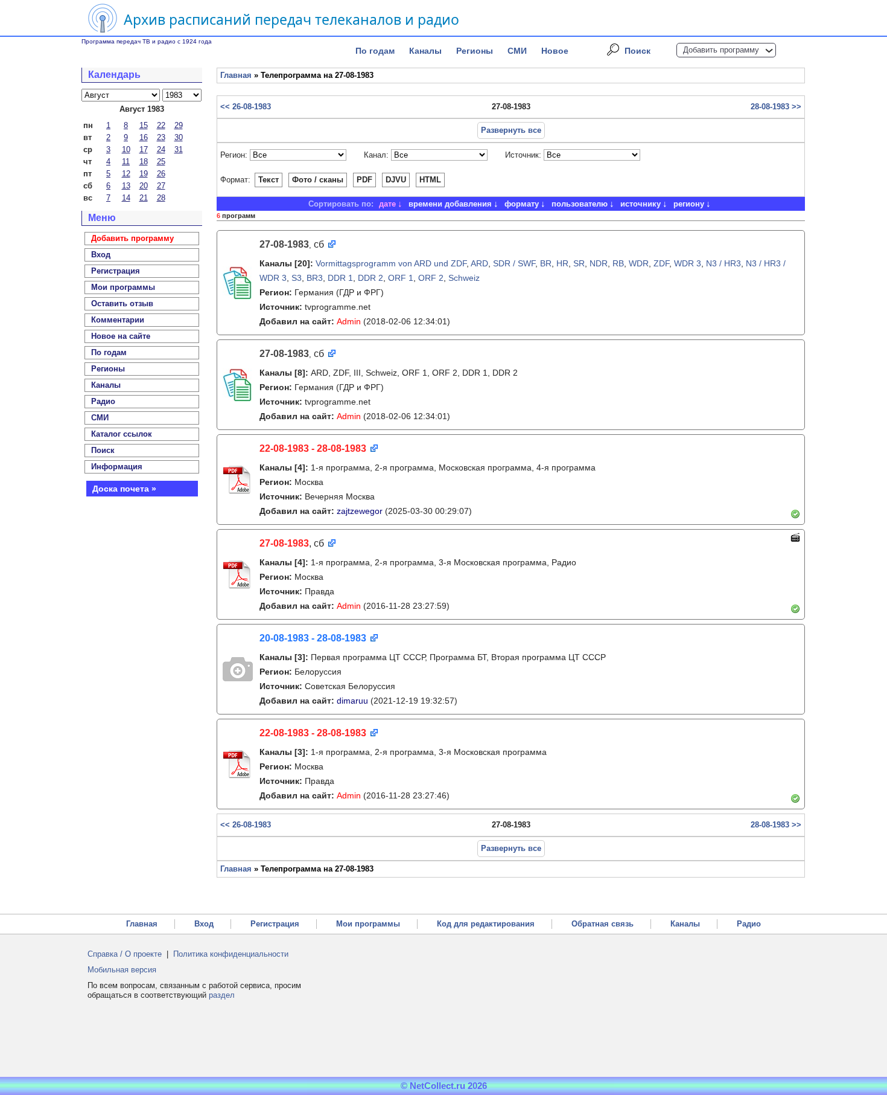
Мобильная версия (121, 969)
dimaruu (352, 700)
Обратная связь (602, 923)
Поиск (637, 51)
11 (126, 161)
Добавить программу (721, 49)
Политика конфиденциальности (230, 954)
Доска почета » (124, 488)
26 (161, 173)
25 (161, 161)
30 (178, 137)
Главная (236, 75)
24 (161, 149)
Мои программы (123, 287)
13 (126, 185)
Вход (204, 923)
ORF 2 (431, 278)
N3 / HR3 (723, 263)
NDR (599, 263)
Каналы (425, 51)
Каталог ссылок (121, 433)
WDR (639, 263)
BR (546, 263)
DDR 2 (370, 278)
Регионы (474, 51)
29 (178, 125)
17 (143, 149)
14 (126, 197)
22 (161, 125)
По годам (375, 51)
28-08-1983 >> (776, 106)
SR (579, 263)
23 (161, 137)
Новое (554, 51)
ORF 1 (400, 278)
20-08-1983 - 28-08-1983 (312, 638)
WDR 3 (687, 263)
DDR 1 (340, 278)
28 (161, 197)
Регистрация (274, 923)
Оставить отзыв (122, 303)
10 (126, 149)
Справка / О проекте (124, 954)
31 (178, 149)
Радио (103, 401)
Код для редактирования (486, 923)
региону (688, 203)
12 (126, 173)
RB (618, 263)
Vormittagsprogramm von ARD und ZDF (391, 263)
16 (143, 137)
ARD (479, 263)
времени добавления (450, 203)
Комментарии (117, 319)
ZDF (661, 263)
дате (387, 203)
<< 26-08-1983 (245, 106)
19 (143, 173)
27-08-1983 (284, 543)
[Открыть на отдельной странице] (330, 244)
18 (143, 161)
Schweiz (464, 278)
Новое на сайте (120, 336)
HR (562, 263)
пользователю (580, 203)
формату (521, 203)
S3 (296, 278)
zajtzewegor (360, 511)
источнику (640, 203)
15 (143, 125)
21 (143, 197)
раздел (222, 995)
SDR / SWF (514, 263)
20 (143, 185)
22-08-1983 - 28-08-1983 (312, 448)
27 (161, 185)
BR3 (315, 278)
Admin (349, 321)
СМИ (517, 51)
